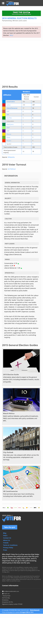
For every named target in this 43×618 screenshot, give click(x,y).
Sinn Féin (9, 118)
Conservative (11, 102)
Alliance (9, 134)
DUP (8, 111)
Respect (9, 141)
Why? (11, 35)
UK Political (12, 169)
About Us (6, 540)
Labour (9, 105)
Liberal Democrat (12, 108)
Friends (5, 543)
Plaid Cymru (10, 124)
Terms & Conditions (10, 545)
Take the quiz (9, 527)
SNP (8, 115)
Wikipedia (11, 157)
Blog (4, 533)
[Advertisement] (21, 62)
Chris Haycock (34, 610)
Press (5, 550)
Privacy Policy (8, 548)
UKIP (8, 131)
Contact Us (7, 538)
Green (8, 137)
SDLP (8, 128)
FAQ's (5, 535)
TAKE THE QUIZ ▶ (21, 13)
